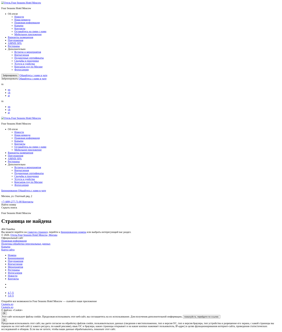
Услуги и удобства (24, 63)
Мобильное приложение (28, 34)
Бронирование (9, 190)
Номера (12, 255)
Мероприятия (15, 267)
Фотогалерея (21, 69)
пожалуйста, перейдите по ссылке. (201, 317)
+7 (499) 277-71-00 (11, 201)
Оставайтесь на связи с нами (30, 31)
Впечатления (21, 55)
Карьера (18, 25)
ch (9, 92)
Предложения (15, 40)
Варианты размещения (20, 37)
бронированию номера (73, 232)
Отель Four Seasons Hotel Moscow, (33, 235)
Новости (19, 16)
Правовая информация (27, 22)
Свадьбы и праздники (26, 60)
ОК (4, 313)
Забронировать (10, 75)
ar (9, 95)
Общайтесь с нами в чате (33, 75)
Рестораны (14, 46)
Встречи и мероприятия (27, 52)
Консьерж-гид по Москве (28, 66)
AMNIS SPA (15, 43)
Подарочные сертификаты (29, 57)
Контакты (19, 28)
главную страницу (37, 232)
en (9, 89)
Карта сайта (8, 249)
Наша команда (22, 19)
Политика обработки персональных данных (25, 243)
